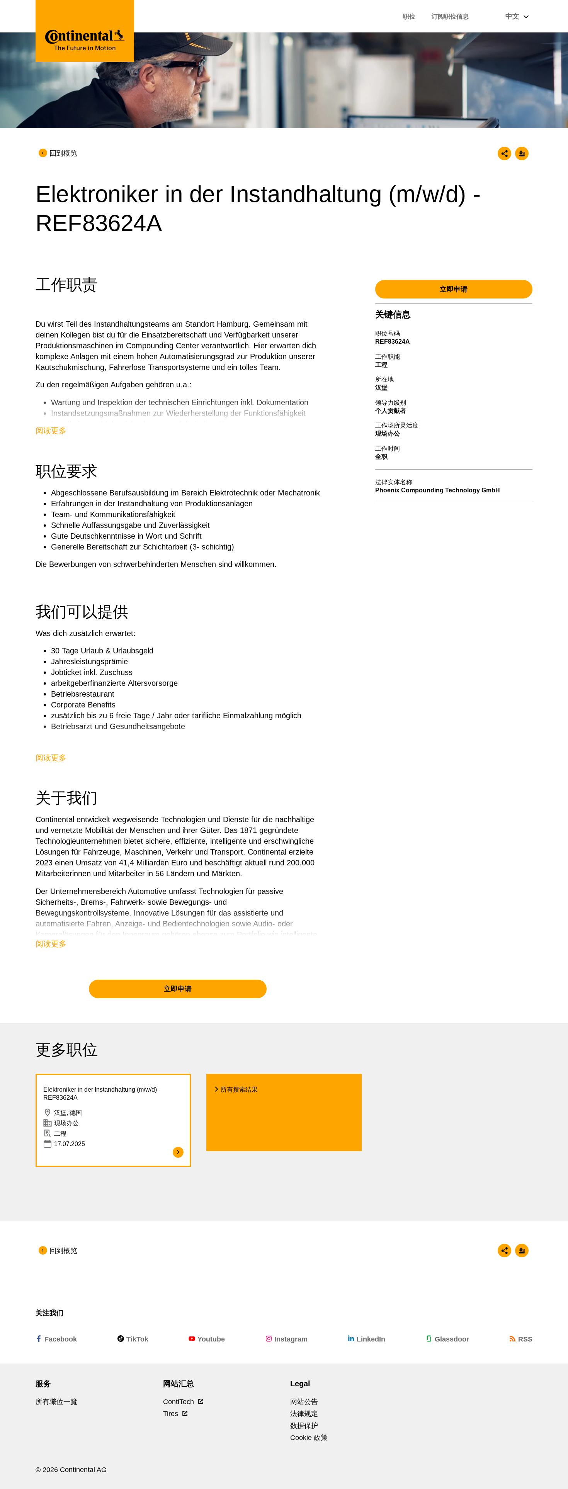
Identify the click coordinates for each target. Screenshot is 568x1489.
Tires (171, 1414)
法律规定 (304, 1414)
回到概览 (63, 153)
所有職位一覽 (56, 1402)
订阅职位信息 (450, 16)
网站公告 (304, 1402)
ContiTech (179, 1402)
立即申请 (178, 989)
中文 (513, 16)
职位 (409, 16)
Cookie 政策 (309, 1438)
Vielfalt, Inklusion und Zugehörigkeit (96, 761)
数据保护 (304, 1426)
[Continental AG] (85, 31)
